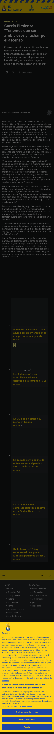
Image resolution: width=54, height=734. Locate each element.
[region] (27, 677)
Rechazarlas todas (27, 719)
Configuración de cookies (27, 712)
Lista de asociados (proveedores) (17, 706)
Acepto (27, 727)
